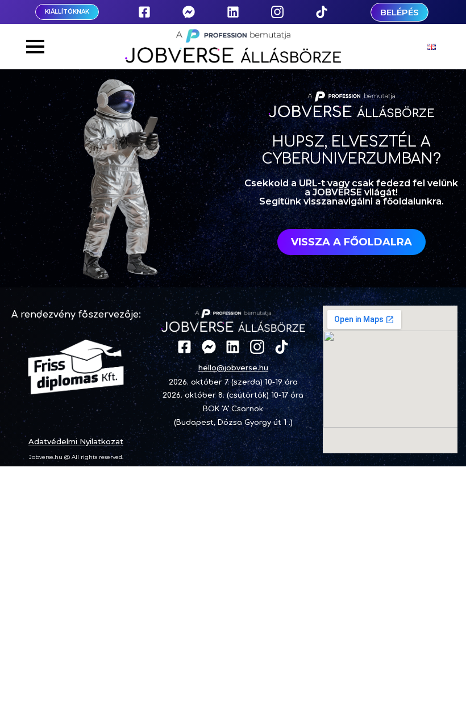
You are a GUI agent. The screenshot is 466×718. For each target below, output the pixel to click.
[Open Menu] (35, 46)
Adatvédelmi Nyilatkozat (75, 441)
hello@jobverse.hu (233, 367)
